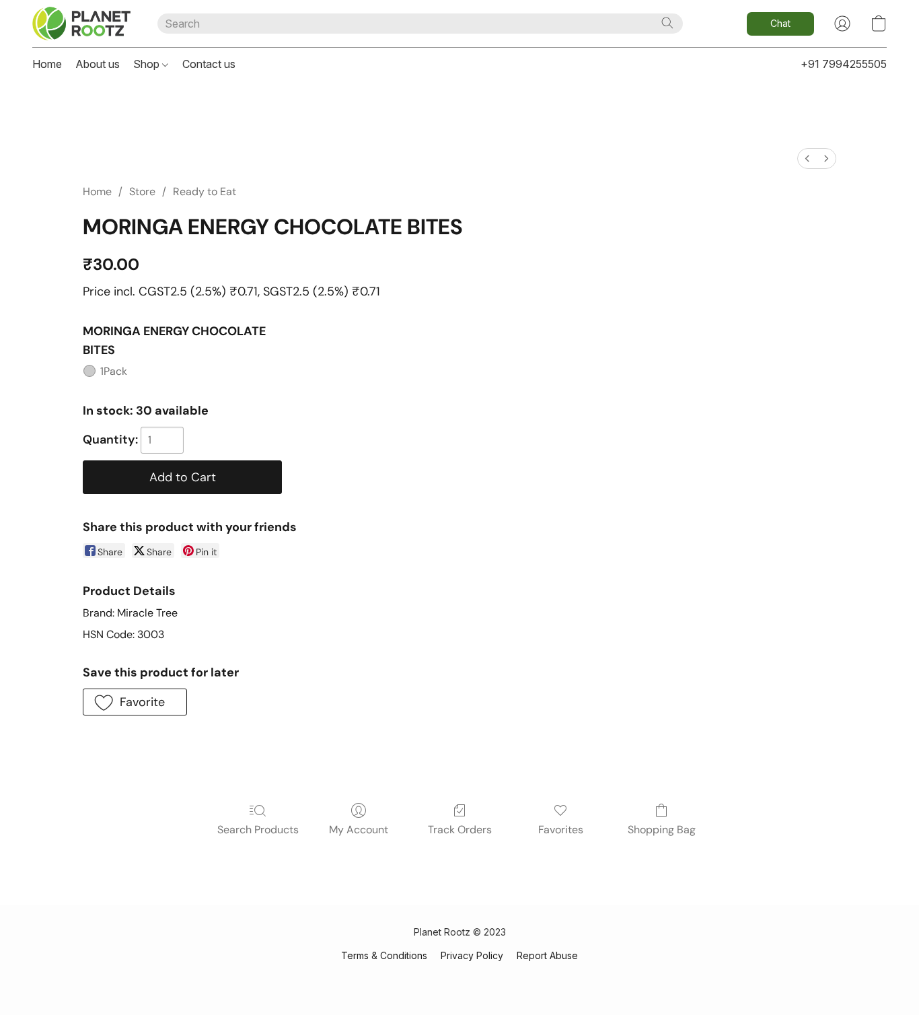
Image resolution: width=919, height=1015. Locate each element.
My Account (358, 830)
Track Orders (460, 830)
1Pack (113, 371)
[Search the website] (667, 22)
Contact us (208, 64)
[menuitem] (807, 158)
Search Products (258, 830)
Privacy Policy (472, 955)
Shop (147, 64)
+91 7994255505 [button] (844, 64)
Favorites (560, 830)
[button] (81, 23)
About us (97, 64)
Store (142, 191)
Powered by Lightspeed (459, 979)
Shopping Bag (662, 830)
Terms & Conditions (384, 955)
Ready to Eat (204, 191)
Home (47, 64)
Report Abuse (547, 955)
